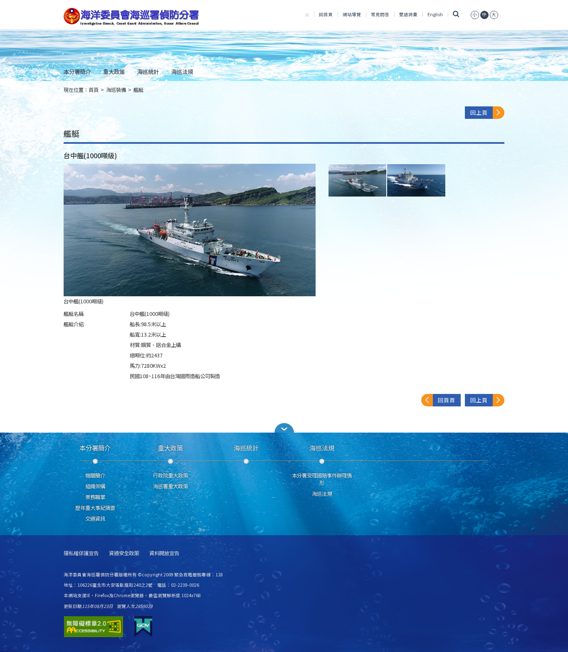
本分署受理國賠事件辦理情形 (322, 479)
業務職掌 (95, 497)
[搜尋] (456, 14)
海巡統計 (148, 71)
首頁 (94, 89)
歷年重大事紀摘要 (95, 508)
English (435, 14)
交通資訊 (95, 518)
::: (307, 14)
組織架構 (95, 486)
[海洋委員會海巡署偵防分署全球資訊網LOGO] (133, 16)
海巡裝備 (116, 89)
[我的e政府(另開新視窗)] (143, 626)
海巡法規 (182, 71)
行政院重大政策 (170, 475)
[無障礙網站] (93, 626)
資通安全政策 (124, 553)
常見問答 (380, 14)
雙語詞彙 (408, 14)
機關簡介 (95, 475)
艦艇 (138, 89)
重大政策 (114, 71)
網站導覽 (352, 14)
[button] (284, 428)
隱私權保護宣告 (81, 553)
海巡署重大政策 (170, 486)
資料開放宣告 (164, 553)
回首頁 (326, 14)
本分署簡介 (77, 71)
